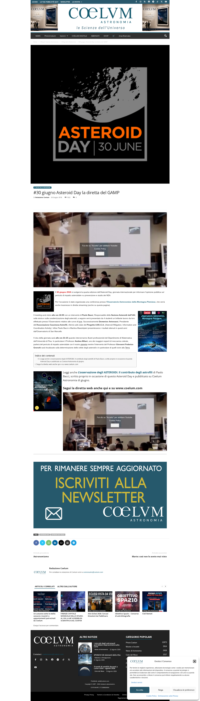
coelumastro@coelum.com (93, 572)
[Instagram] (140, 2)
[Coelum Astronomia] (100, 17)
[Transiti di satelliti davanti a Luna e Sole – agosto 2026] (85, 671)
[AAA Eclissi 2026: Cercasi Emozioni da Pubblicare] (100, 601)
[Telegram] (153, 2)
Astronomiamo (41, 556)
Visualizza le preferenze (183, 690)
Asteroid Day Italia (57, 535)
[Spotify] (149, 2)
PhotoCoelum (50, 36)
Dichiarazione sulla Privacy (168, 696)
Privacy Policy (89, 695)
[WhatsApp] (48, 542)
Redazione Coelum (42, 197)
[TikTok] (157, 2)
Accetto (100, 253)
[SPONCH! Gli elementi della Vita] (85, 659)
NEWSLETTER (65, 2)
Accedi (35, 2)
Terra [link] (127, 348)
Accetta (139, 690)
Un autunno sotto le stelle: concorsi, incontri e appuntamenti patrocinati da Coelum (44, 617)
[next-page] (165, 586)
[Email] (61, 542)
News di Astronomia (101, 649)
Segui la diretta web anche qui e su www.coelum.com (57, 364)
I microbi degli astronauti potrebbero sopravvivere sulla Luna (106, 645)
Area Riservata (124, 36)
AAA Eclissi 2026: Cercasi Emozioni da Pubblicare (98, 614)
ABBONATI (95, 36)
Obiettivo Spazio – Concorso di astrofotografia (127, 614)
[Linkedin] (55, 542)
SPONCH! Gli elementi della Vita (107, 655)
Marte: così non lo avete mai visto (149, 556)
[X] (161, 2)
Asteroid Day (44, 535)
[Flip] (80, 542)
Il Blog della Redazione (68, 42)
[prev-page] (162, 586)
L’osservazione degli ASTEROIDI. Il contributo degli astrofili (115, 372)
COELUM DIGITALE (79, 36)
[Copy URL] (86, 542)
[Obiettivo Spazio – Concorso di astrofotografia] (127, 601)
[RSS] (144, 2)
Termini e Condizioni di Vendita (108, 695)
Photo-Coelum (131, 643)
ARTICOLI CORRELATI (45, 586)
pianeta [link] (84, 344)
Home (35, 42)
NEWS (38, 36)
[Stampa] (67, 542)
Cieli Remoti (147, 613)
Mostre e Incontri (132, 647)
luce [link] (80, 321)
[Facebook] (136, 2)
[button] (194, 661)
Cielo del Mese (99, 671)
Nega (160, 690)
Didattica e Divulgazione (103, 658)
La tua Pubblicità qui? (49, 2)
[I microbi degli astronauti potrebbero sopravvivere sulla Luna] (85, 647)
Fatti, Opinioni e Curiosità (97, 611)
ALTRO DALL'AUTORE (67, 586)
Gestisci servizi (136, 682)
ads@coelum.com (103, 681)
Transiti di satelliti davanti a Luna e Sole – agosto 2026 (106, 667)
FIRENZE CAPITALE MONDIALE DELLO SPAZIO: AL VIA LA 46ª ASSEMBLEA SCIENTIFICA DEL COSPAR (72, 617)
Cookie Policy (151, 696)
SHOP (106, 36)
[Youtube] (165, 2)
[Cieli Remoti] (154, 601)
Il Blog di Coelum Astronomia (49, 42)
